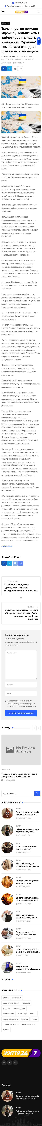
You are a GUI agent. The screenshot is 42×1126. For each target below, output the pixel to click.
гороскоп (26, 1003)
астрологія (16, 998)
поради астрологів (10, 1019)
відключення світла (11, 1003)
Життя (18, 809)
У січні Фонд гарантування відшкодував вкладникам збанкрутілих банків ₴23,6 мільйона (21, 588)
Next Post (31, 607)
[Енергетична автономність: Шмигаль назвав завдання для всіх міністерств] (7, 967)
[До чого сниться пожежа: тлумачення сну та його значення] (7, 899)
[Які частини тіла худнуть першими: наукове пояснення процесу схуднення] (7, 830)
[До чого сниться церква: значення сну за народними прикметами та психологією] (7, 882)
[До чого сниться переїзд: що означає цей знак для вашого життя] (7, 950)
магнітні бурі (22, 1014)
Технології (5, 769)
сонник (34, 1019)
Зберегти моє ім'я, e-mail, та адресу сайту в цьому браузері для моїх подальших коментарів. (22, 704)
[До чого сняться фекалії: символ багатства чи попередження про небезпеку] (7, 813)
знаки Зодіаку (19, 1008)
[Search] (39, 11)
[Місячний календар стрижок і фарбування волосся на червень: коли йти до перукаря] (7, 916)
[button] (34, 728)
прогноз (24, 1019)
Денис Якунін (9, 56)
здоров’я (6, 1008)
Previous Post (13, 581)
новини (33, 1014)
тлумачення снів (28, 1024)
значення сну (8, 1014)
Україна (6, 998)
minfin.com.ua (6, 546)
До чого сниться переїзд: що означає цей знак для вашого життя (27, 952)
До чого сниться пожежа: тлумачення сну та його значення (27, 900)
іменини (6, 1030)
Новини (19, 963)
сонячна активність (11, 1024)
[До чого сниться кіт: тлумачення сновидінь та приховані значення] (7, 933)
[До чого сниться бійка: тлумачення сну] (7, 847)
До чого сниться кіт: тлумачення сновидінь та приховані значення (28, 934)
